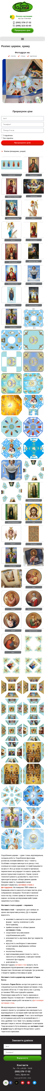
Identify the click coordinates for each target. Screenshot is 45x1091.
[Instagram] (16, 1082)
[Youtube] (22, 1082)
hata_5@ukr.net (22, 1075)
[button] (22, 39)
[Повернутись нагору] (6, 1083)
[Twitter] (34, 1082)
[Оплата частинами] (12, 17)
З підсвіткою (8, 135)
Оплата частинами (24, 16)
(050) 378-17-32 (22, 1071)
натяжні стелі (20, 965)
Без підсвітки (8, 138)
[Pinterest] (28, 1082)
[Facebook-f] (10, 1082)
